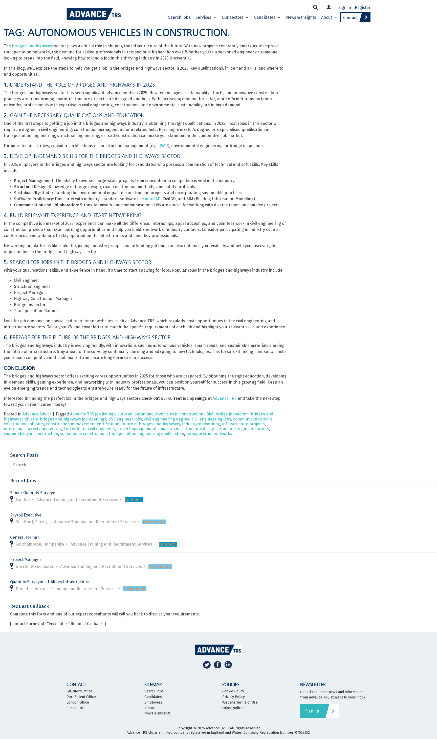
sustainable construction (83, 433)
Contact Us (75, 708)
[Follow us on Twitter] (207, 664)
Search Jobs (179, 17)
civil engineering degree (166, 419)
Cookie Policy (233, 691)
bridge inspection (232, 414)
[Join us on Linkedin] (228, 664)
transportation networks (209, 433)
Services (203, 17)
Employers (153, 703)
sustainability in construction (31, 433)
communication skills (252, 419)
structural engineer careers (243, 428)
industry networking (201, 424)
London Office (78, 703)
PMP (164, 145)
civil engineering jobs (211, 419)
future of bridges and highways (150, 424)
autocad (125, 414)
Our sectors (233, 17)
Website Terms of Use (240, 703)
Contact (350, 17)
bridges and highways (32, 46)
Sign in (344, 7)
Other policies (233, 708)
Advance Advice (37, 414)
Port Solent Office (81, 697)
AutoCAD (153, 198)
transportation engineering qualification (146, 433)
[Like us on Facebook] (217, 664)
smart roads (170, 428)
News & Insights (301, 17)
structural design (199, 428)
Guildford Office (79, 691)
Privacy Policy (233, 697)
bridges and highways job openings (73, 419)
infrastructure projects (243, 424)
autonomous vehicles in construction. (169, 414)
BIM (209, 414)
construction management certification (82, 424)
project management (137, 428)
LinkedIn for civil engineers (89, 428)
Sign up (312, 711)
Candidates (264, 17)
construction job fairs (24, 424)
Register (362, 7)
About (326, 17)
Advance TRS (225, 398)
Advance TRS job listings (92, 414)
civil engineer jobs (125, 419)
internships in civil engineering (33, 428)
